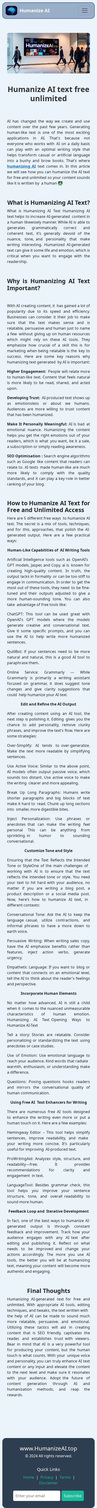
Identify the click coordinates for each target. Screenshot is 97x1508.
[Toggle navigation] (84, 10)
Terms (65, 1477)
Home (28, 1477)
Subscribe (72, 1495)
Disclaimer (48, 1482)
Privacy (46, 1477)
